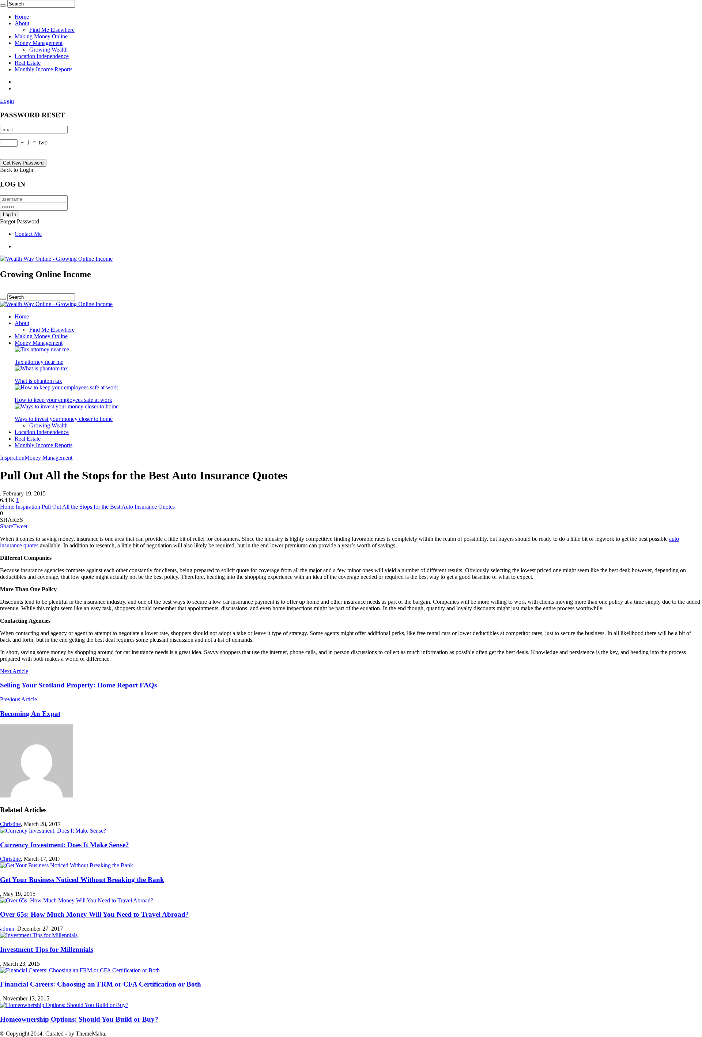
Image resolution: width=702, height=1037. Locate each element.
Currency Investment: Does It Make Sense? (64, 845)
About (22, 23)
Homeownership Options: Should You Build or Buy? (79, 1019)
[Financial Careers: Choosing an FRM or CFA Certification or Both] (80, 970)
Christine (10, 824)
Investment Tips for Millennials (46, 949)
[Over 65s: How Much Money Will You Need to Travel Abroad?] (76, 900)
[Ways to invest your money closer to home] (66, 406)
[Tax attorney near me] (42, 349)
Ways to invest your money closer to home (64, 419)
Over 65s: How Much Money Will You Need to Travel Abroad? (94, 914)
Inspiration (12, 458)
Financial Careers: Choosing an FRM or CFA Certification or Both (100, 984)
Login (7, 101)
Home (22, 17)
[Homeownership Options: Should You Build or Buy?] (64, 1005)
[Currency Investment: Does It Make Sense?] (53, 830)
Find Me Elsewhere (52, 30)
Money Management (39, 43)
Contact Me (28, 234)
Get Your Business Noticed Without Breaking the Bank (82, 879)
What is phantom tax (38, 381)
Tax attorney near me (39, 362)
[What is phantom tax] (41, 368)
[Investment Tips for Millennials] (39, 935)
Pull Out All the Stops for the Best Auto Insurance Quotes (108, 507)
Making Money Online (41, 36)
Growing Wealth (48, 49)
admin (7, 928)
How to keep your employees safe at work (63, 400)
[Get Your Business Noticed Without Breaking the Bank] (66, 865)
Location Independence (42, 56)
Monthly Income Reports (43, 69)
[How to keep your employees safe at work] (66, 387)
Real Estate (28, 63)
